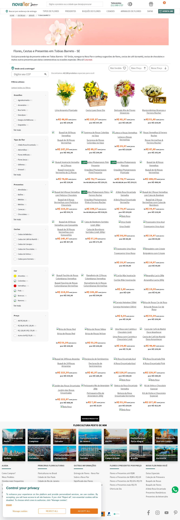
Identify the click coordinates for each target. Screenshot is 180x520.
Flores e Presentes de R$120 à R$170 (126, 481)
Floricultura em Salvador (62, 440)
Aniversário (23, 105)
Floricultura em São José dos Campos (165, 440)
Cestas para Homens (26, 259)
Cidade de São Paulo (46, 477)
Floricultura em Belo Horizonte (166, 457)
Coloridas (23, 281)
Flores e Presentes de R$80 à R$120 (125, 477)
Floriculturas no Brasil (47, 473)
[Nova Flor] (25, 4)
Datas (150, 11)
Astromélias (23, 150)
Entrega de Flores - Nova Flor (86, 473)
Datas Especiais (153, 473)
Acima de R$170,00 (27, 335)
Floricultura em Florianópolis (62, 457)
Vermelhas (23, 286)
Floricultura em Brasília (138, 457)
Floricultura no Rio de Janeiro (89, 440)
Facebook (148, 512)
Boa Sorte (23, 110)
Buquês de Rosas (153, 481)
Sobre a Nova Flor (81, 477)
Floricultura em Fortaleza (36, 457)
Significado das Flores (83, 481)
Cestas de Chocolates (27, 249)
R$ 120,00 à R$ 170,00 (27, 330)
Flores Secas (23, 159)
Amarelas (23, 276)
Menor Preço (156, 68)
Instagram (157, 512)
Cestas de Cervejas (26, 244)
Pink (21, 291)
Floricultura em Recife (112, 440)
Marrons (22, 300)
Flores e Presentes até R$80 (122, 473)
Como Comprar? (9, 473)
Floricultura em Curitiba (87, 457)
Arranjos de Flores (131, 11)
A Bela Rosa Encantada (28, 145)
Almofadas (23, 190)
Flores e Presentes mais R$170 (123, 485)
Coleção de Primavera (155, 477)
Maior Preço (136, 68)
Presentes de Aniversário (157, 496)
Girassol (22, 169)
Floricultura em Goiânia (11, 457)
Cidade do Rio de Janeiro (48, 481)
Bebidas (22, 199)
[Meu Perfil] (140, 4)
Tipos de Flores (51, 11)
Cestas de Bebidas (25, 234)
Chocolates (23, 214)
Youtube (166, 512)
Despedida (23, 125)
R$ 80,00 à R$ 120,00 (27, 325)
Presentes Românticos (156, 492)
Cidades (111, 11)
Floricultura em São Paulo (13, 440)
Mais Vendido (116, 68)
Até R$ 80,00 (24, 321)
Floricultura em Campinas (36, 440)
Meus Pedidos (8, 477)
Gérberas (22, 164)
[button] (130, 4)
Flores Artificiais (25, 155)
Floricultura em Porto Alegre (138, 440)
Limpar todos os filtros (21, 87)
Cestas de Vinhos (25, 254)
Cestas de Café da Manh (28, 239)
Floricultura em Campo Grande (112, 457)
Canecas (22, 209)
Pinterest (175, 512)
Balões (21, 194)
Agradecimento (25, 100)
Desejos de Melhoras (27, 120)
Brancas (22, 295)
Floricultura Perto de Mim (90, 425)
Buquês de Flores (91, 11)
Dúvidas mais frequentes (13, 481)
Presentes (70, 11)
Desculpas (22, 115)
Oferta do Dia (116, 488)
